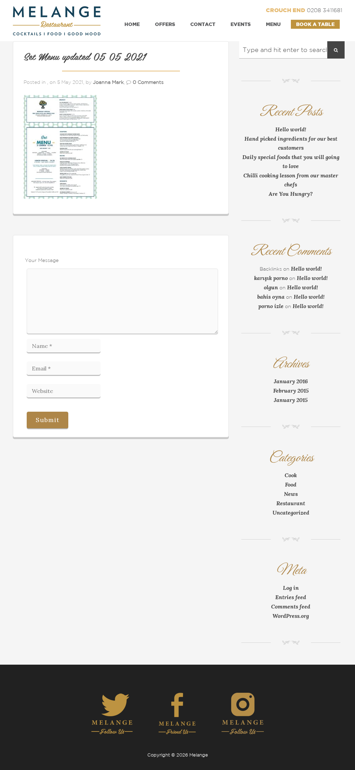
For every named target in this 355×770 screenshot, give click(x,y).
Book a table (315, 24)
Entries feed (290, 597)
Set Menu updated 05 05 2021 (84, 57)
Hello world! (290, 129)
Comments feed (290, 606)
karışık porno (271, 277)
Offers (165, 24)
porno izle (271, 306)
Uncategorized (290, 512)
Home (132, 24)
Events (241, 24)
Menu (273, 24)
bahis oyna (271, 296)
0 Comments (148, 82)
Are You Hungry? (291, 193)
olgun (271, 287)
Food (290, 484)
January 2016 (291, 381)
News (291, 493)
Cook (291, 475)
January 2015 (291, 399)
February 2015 (291, 390)
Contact (202, 24)
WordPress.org (290, 615)
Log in (291, 587)
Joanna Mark (108, 82)
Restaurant (290, 503)
